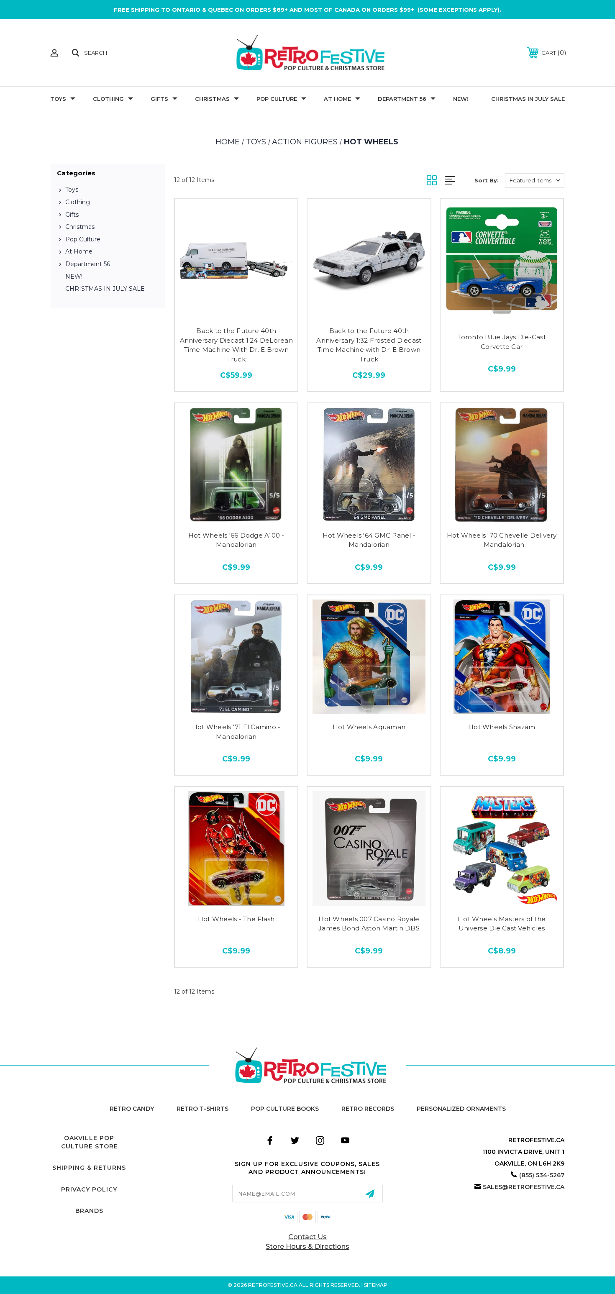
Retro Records (367, 1108)
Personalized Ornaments (461, 1108)
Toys (58, 98)
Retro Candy (132, 1108)
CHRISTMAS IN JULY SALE (528, 98)
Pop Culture (276, 98)
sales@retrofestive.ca (523, 1187)
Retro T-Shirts (202, 1108)
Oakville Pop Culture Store (89, 1142)
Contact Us (307, 1237)
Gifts (159, 98)
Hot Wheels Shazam (501, 727)
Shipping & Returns (89, 1167)
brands (89, 1211)
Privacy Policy (89, 1189)
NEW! (461, 98)
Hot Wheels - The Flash (236, 919)
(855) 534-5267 (541, 1175)
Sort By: (486, 180)
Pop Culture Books (285, 1108)
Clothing (108, 98)
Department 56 (402, 98)
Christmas (212, 98)
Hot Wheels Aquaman (369, 727)
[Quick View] (236, 311)
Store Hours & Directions (307, 1246)
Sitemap (375, 1285)
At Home (337, 98)
